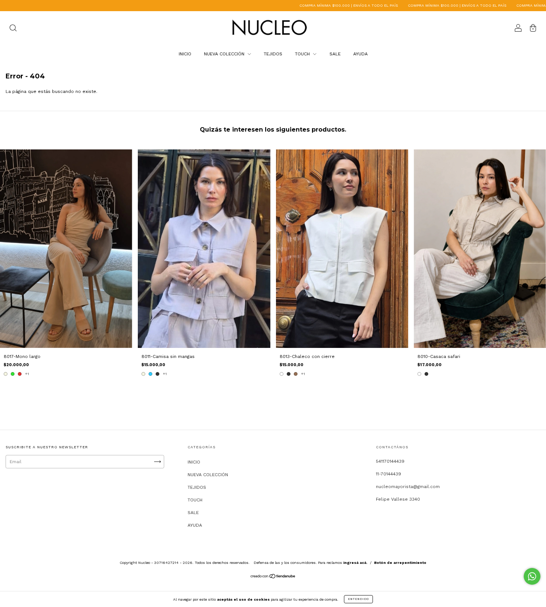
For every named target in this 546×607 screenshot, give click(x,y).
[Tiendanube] (273, 577)
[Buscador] (13, 29)
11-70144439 (388, 474)
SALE (335, 53)
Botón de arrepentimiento (400, 563)
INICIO (185, 53)
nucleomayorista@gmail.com (408, 486)
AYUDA (360, 53)
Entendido (358, 599)
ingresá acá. (355, 563)
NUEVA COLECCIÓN (225, 53)
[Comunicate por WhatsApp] (532, 576)
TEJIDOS (273, 53)
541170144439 (390, 461)
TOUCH (303, 53)
